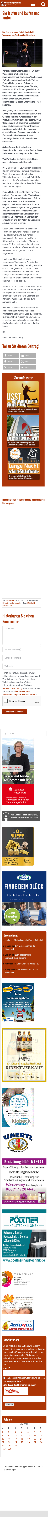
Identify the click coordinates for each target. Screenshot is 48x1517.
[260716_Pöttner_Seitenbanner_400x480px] (24, 1211)
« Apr (4, 1449)
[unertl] (18, 1134)
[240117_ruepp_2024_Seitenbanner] (18, 828)
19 (28, 1439)
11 (22, 1435)
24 (16, 1442)
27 (35, 1442)
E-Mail (6, 1368)
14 (41, 1435)
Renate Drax (10, 600)
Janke (7, 940)
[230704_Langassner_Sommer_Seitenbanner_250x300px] (18, 985)
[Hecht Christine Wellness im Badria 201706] (18, 1295)
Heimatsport (6, 603)
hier (4, 1364)
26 (28, 1442)
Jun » (10, 1449)
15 (3, 1439)
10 (16, 1435)
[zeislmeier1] (18, 1321)
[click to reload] (16, 1391)
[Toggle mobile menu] (33, 4)
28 (41, 1442)
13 (35, 1435)
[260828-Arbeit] (23, 416)
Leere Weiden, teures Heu (28, 964)
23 (9, 1442)
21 (41, 1439)
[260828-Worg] (23, 383)
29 (3, 1445)
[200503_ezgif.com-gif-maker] (18, 1089)
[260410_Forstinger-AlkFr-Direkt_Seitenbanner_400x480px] (24, 1029)
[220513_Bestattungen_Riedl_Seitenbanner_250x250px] (24, 1160)
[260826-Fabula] (24, 449)
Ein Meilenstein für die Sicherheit (29, 940)
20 (35, 1439)
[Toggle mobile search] (43, 4)
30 (9, 1445)
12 (28, 1435)
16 (9, 1439)
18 (22, 1439)
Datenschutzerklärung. (12, 688)
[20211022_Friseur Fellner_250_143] (18, 1271)
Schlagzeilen (16, 603)
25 (22, 1442)
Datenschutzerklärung (27, 1378)
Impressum (30, 1466)
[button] (11, 355)
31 (16, 1445)
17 (16, 1439)
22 (3, 1442)
